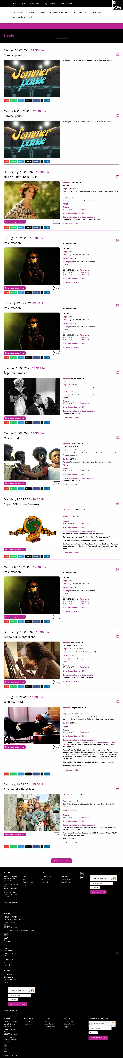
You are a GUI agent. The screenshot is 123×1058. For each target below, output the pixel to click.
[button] (6, 100)
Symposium (46, 879)
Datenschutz (65, 879)
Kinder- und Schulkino (59, 12)
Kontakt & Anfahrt (66, 4)
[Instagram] (82, 873)
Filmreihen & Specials (35, 12)
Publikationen (35, 4)
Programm (17, 12)
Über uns (23, 4)
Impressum (65, 877)
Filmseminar (96, 12)
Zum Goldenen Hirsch (23, 16)
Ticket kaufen (85, 209)
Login (63, 885)
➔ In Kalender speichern (71, 224)
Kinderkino (45, 882)
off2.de (80, 540)
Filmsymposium (80, 12)
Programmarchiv (50, 4)
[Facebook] (82, 877)
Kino (14, 4)
